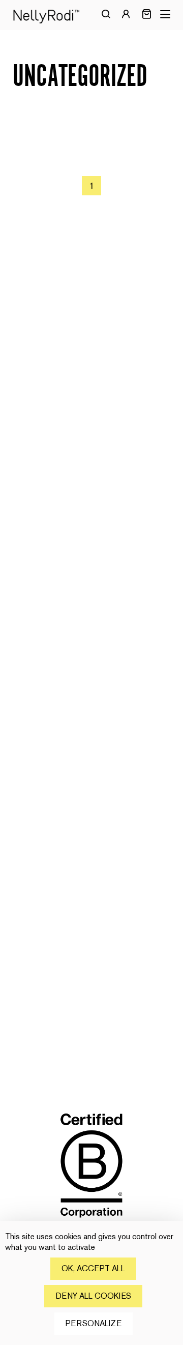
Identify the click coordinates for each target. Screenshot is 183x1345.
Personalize (93, 1323)
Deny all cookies (93, 1296)
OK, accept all (93, 1268)
